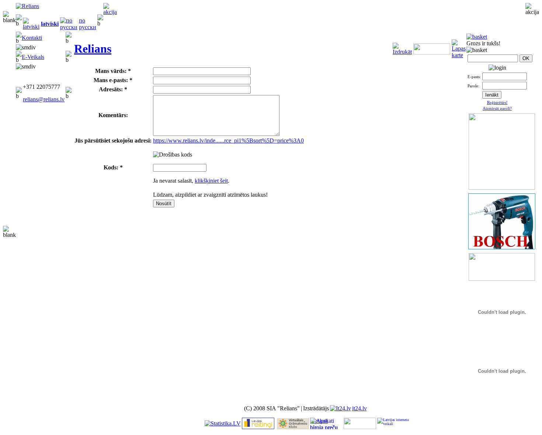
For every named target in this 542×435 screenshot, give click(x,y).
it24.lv (359, 408)
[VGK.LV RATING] (293, 427)
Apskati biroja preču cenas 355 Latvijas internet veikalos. (324, 423)
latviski (50, 24)
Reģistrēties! (497, 102)
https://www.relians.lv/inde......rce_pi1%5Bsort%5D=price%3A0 (228, 140)
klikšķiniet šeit (211, 181)
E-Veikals (33, 57)
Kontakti (32, 38)
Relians (92, 48)
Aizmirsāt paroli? (497, 108)
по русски (87, 23)
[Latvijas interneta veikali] (393, 423)
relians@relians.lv (44, 99)
